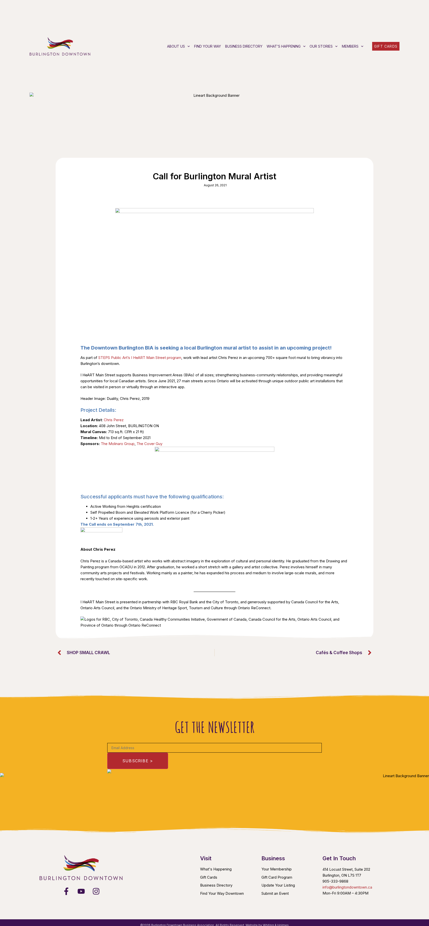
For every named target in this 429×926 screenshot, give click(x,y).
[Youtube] (81, 891)
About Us (176, 46)
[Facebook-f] (66, 891)
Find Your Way (207, 46)
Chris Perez (114, 419)
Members (350, 46)
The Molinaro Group (118, 443)
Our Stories (321, 46)
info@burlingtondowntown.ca (347, 887)
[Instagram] (96, 891)
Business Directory (243, 46)
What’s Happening (284, 46)
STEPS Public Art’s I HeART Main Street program (139, 357)
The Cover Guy (149, 443)
